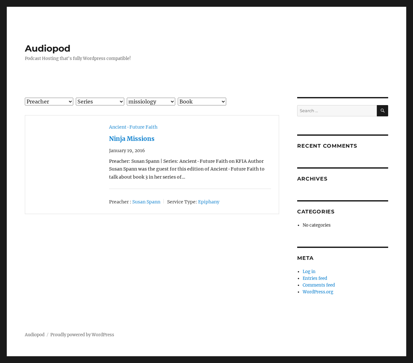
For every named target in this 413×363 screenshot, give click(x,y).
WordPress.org (318, 292)
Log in (309, 271)
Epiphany (208, 202)
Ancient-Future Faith (133, 127)
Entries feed (315, 278)
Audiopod (47, 48)
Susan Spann (146, 202)
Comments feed (319, 285)
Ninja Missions (132, 138)
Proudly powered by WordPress (82, 335)
